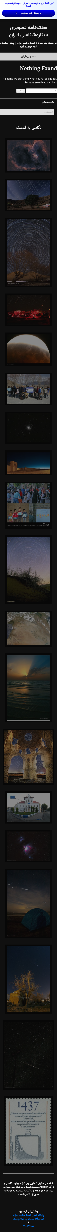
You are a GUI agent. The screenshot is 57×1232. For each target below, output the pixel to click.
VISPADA (28, 1226)
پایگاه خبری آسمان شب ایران (28, 1215)
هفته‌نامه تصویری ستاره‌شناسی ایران (28, 31)
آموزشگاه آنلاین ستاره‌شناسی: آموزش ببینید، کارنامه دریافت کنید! (28, 8)
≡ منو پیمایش (28, 56)
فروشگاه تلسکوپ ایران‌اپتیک (28, 1219)
